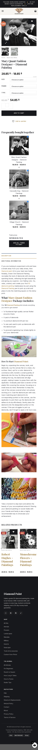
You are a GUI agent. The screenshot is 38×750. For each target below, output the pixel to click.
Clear (35, 76)
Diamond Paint (21, 361)
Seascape (7, 647)
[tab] (19, 255)
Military (6, 640)
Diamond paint (6, 271)
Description (6, 256)
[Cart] (35, 11)
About (6, 710)
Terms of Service (9, 717)
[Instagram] (6, 613)
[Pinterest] (11, 613)
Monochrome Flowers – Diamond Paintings (28, 560)
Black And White (12, 57)
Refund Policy (8, 703)
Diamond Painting (7, 288)
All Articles (7, 665)
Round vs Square (9, 672)
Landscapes (8, 633)
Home (3, 57)
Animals (6, 627)
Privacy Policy (8, 714)
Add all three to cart (19, 243)
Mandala (6, 637)
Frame (3, 86)
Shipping (6, 696)
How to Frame (8, 679)
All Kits (6, 623)
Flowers (6, 630)
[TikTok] (21, 613)
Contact (6, 707)
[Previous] (4, 32)
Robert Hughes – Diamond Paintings (7, 560)
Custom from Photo (10, 654)
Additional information (11, 261)
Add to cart (19, 113)
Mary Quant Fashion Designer (16, 299)
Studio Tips (7, 682)
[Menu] (2, 11)
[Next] (33, 32)
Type (3, 92)
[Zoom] (6, 43)
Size (3, 79)
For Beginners (8, 668)
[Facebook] (16, 613)
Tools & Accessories (11, 651)
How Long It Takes (10, 675)
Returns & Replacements (12, 700)
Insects (6, 644)
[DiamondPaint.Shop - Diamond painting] (19, 11)
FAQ (5, 693)
